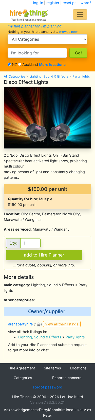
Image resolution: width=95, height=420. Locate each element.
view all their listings (61, 324)
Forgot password (47, 387)
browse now (68, 32)
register (52, 3)
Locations (78, 368)
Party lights (81, 76)
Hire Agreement (21, 368)
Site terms (52, 368)
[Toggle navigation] (80, 14)
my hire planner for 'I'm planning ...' (37, 26)
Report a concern (66, 378)
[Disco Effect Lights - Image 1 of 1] (47, 117)
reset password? (77, 3)
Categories (23, 378)
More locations (52, 64)
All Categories (14, 76)
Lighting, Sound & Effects (48, 76)
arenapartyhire (20, 324)
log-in (38, 3)
